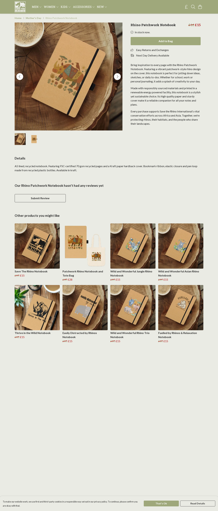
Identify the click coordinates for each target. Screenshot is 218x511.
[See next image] (117, 76)
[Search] (193, 6)
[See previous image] (19, 76)
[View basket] (200, 6)
